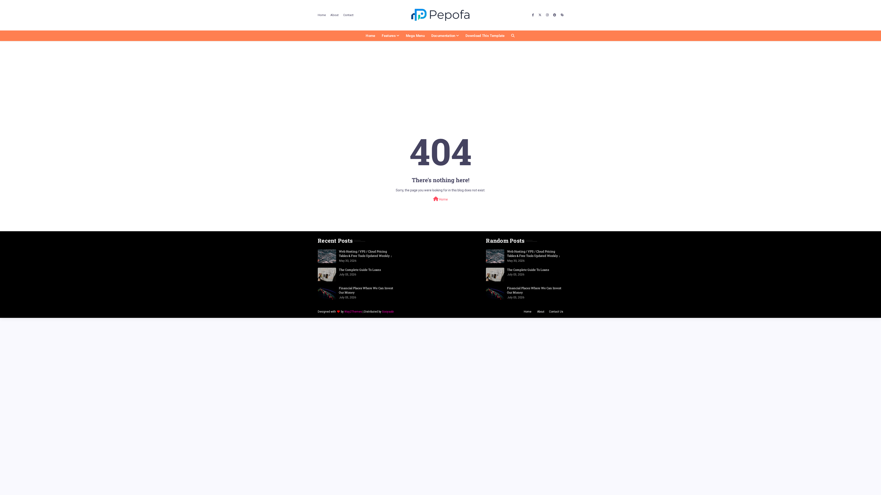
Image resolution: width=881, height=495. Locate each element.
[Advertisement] (440, 75)
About (334, 15)
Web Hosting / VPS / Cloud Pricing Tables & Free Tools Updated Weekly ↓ (365, 253)
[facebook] (533, 15)
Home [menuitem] (370, 36)
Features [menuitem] (389, 36)
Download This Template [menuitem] (485, 36)
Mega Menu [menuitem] (415, 36)
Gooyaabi (388, 311)
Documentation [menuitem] (443, 36)
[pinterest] (554, 15)
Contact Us (556, 311)
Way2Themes (353, 311)
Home (322, 15)
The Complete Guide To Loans (360, 270)
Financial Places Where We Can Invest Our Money (366, 290)
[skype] (561, 15)
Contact (348, 15)
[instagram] (547, 15)
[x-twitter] (540, 15)
